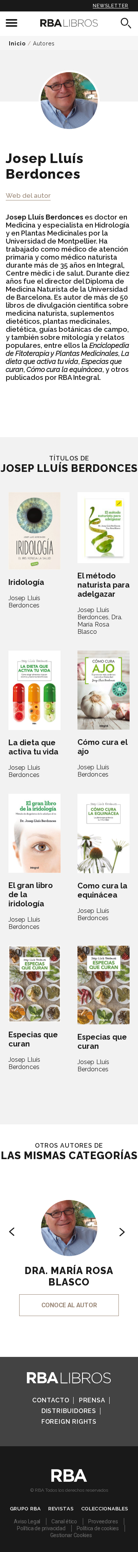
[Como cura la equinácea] (103, 833)
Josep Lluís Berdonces (24, 601)
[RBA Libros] (69, 23)
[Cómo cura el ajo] (103, 690)
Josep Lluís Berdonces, (93, 613)
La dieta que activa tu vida (33, 747)
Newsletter (110, 5)
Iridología (26, 582)
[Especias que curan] (34, 984)
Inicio (17, 43)
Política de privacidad (41, 1528)
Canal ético (64, 1521)
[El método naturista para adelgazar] (103, 527)
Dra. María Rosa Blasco (100, 624)
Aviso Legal (27, 1521)
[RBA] (69, 1479)
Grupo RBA (25, 1509)
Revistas (61, 1509)
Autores (44, 43)
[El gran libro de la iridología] (34, 833)
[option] (69, 1247)
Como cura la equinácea (102, 890)
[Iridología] (34, 531)
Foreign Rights (69, 1421)
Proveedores (103, 1521)
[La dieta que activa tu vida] (34, 690)
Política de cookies (98, 1528)
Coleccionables (104, 1509)
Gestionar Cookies (71, 1535)
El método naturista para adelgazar (103, 585)
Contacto (50, 1400)
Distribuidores (68, 1411)
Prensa (92, 1400)
